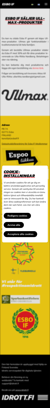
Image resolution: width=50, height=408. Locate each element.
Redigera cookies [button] (17, 215)
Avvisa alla (13, 224)
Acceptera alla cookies (20, 234)
